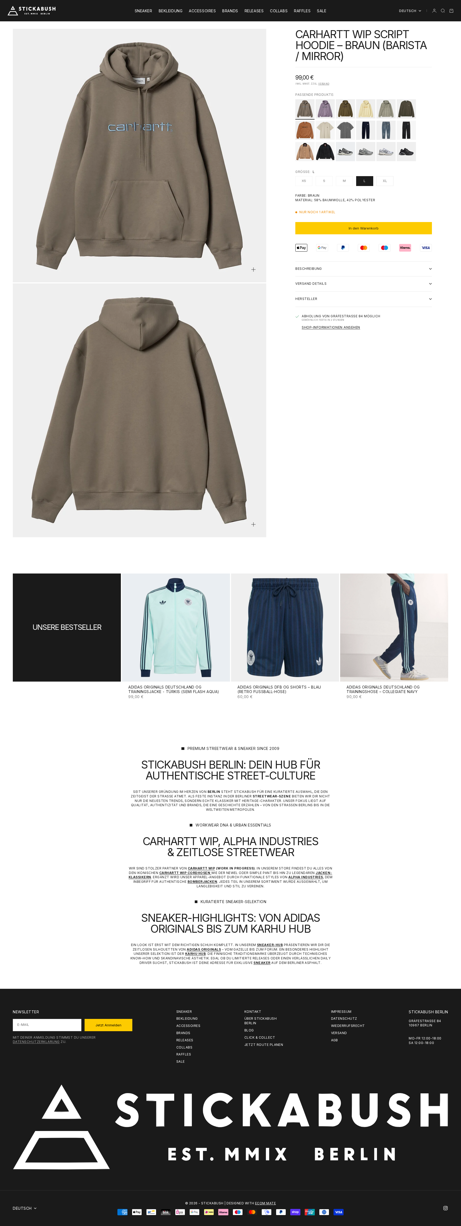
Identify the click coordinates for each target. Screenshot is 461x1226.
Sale (321, 11)
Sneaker (143, 11)
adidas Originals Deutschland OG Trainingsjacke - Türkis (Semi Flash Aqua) (173, 690)
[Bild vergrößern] (253, 269)
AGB (334, 1040)
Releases (254, 11)
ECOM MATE (265, 1203)
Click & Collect (259, 1037)
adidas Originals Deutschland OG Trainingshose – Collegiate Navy (383, 690)
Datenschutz (344, 1019)
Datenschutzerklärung (36, 1042)
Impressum (341, 1012)
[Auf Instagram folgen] (445, 1208)
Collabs (279, 11)
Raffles (302, 11)
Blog (249, 1030)
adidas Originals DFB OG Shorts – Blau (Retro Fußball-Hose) (279, 690)
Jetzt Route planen (263, 1045)
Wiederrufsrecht (348, 1026)
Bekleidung (171, 11)
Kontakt (252, 1012)
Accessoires (202, 11)
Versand (323, 83)
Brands (230, 11)
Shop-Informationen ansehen (331, 327)
